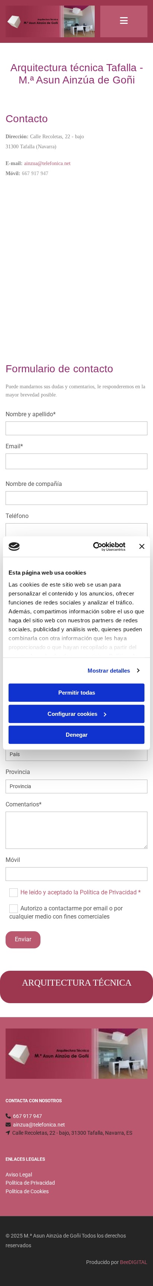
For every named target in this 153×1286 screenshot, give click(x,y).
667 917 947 (27, 1116)
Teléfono (17, 515)
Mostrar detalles (109, 670)
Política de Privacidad (30, 1183)
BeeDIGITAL (133, 1262)
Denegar (77, 735)
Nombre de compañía (34, 483)
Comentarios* (24, 804)
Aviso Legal (19, 1175)
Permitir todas (76, 692)
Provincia (18, 771)
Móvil (13, 859)
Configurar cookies (72, 714)
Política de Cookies (27, 1191)
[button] (123, 21)
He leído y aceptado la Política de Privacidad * (80, 892)
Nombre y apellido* (31, 414)
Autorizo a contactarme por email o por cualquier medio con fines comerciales (65, 912)
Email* (14, 446)
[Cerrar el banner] (141, 546)
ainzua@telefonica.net (39, 1125)
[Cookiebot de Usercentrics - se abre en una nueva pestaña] (95, 547)
